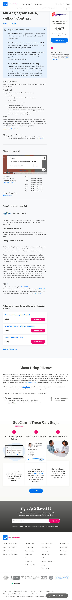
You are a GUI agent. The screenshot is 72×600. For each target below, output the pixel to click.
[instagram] (60, 577)
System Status (50, 591)
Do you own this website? (16, 165)
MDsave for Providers (10, 551)
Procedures (64, 547)
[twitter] (64, 577)
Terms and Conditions (20, 591)
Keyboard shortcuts (17, 173)
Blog (43, 565)
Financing (45, 551)
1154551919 (25, 287)
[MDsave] (11, 4)
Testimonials (46, 568)
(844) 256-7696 (38, 473)
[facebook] (56, 577)
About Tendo (29, 551)
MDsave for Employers (10, 554)
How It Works (46, 547)
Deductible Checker (48, 561)
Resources (28, 554)
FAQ (43, 558)
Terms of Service (52, 526)
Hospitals (63, 554)
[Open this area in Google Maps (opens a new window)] (7, 172)
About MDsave (30, 547)
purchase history (31, 383)
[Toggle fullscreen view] (44, 158)
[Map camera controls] (44, 169)
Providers (63, 551)
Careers (27, 558)
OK (37, 165)
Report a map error (42, 173)
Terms (35, 173)
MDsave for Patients (9, 547)
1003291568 (41, 289)
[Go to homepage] (11, 537)
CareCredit (26, 387)
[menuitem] (27, 4)
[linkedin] (67, 577)
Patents (40, 591)
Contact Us (28, 561)
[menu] (36, 4)
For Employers (38, 4)
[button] (25, 29)
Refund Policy (46, 554)
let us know (37, 293)
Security (32, 591)
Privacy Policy (41, 526)
